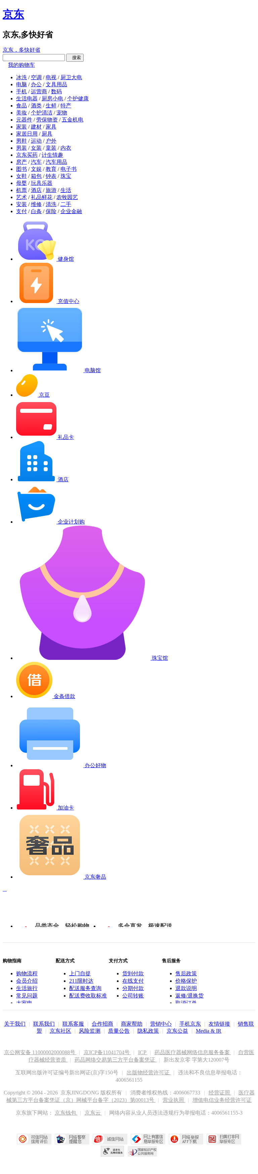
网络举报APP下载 (186, 1139)
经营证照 (220, 1092)
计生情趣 (52, 155)
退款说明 (186, 988)
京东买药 (27, 155)
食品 (21, 105)
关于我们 (15, 1024)
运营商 (39, 91)
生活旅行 (27, 988)
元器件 (24, 120)
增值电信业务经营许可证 (222, 1100)
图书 (21, 169)
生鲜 (51, 105)
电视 (51, 77)
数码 (56, 91)
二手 (65, 204)
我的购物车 (21, 65)
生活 (65, 190)
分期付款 (133, 988)
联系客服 (73, 1024)
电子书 (68, 169)
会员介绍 (27, 981)
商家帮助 (131, 1024)
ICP (142, 1052)
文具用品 (56, 84)
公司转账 (133, 995)
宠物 (61, 112)
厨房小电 (52, 98)
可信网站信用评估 (34, 1139)
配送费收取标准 (88, 995)
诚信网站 (110, 1139)
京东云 (93, 1113)
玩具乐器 (41, 183)
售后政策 (186, 973)
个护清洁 (41, 112)
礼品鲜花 (41, 197)
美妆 (21, 112)
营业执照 (174, 1100)
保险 (51, 211)
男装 (21, 148)
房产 (21, 162)
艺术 (21, 197)
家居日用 (27, 134)
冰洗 (21, 77)
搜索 (75, 57)
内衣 (65, 148)
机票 (21, 190)
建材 (36, 127)
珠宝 (65, 176)
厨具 (47, 134)
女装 (36, 148)
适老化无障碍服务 (112, 1151)
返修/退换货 (189, 995)
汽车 (36, 162)
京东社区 (60, 1031)
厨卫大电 (71, 77)
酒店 (36, 190)
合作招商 (102, 1024)
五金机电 (72, 120)
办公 (36, 84)
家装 (21, 127)
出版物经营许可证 (149, 1072)
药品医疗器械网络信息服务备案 (193, 1052)
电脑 (21, 84)
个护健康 (78, 98)
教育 (51, 169)
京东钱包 (66, 1113)
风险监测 (89, 1031)
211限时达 (81, 981)
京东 (13, 14)
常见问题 (27, 995)
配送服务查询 (85, 988)
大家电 (24, 1003)
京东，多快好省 (21, 50)
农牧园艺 (67, 197)
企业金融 (71, 211)
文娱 (36, 169)
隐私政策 (148, 1031)
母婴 (21, 183)
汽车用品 (56, 162)
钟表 (51, 176)
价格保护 (186, 981)
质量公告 (119, 1031)
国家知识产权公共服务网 (142, 1151)
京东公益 (177, 1031)
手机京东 (190, 1024)
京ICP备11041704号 (107, 1052)
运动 (36, 141)
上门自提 (80, 973)
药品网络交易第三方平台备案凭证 (116, 1060)
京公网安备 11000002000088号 (40, 1052)
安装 (21, 204)
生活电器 (27, 98)
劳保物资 (47, 120)
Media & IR (208, 1031)
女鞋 (21, 176)
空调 (36, 77)
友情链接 (219, 1024)
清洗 (51, 204)
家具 (51, 127)
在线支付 (133, 981)
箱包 (36, 176)
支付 (21, 211)
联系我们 (44, 1024)
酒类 (36, 105)
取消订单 (186, 1003)
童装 (51, 148)
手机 (21, 91)
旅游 (51, 190)
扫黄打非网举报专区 (224, 1139)
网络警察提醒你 (72, 1139)
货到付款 (133, 973)
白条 (36, 211)
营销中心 (161, 1024)
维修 (36, 204)
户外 (51, 141)
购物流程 (27, 973)
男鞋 (21, 141)
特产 (65, 105)
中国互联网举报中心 (148, 1139)
